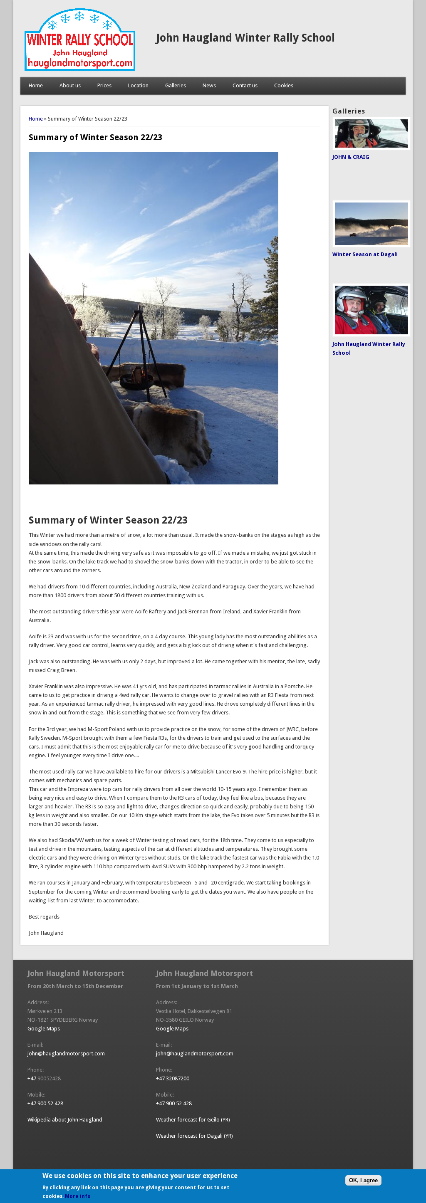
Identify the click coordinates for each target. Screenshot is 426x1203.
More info (78, 1196)
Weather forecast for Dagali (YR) (194, 1136)
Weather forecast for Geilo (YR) (193, 1120)
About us (70, 85)
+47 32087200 (172, 1078)
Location (138, 85)
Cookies (283, 85)
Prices (104, 85)
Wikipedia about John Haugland (64, 1120)
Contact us (245, 85)
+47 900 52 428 (45, 1103)
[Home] (80, 69)
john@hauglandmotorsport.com (66, 1053)
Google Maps (43, 1028)
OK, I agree (363, 1180)
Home (36, 85)
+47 (32, 1078)
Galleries (175, 85)
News (209, 85)
